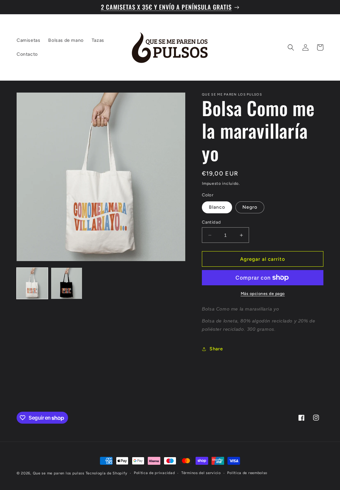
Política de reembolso (247, 473)
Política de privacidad (154, 473)
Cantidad (211, 222)
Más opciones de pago (263, 293)
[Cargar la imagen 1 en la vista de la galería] (32, 283)
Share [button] (216, 349)
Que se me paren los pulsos (58, 473)
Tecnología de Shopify (107, 473)
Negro (249, 207)
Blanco (217, 207)
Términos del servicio (201, 473)
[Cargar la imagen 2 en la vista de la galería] (66, 283)
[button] (291, 47)
